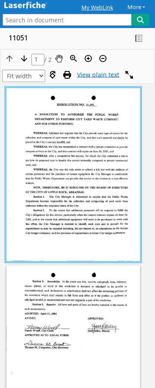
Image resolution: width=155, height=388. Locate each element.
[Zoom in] (88, 58)
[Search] (140, 20)
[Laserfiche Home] (36, 6)
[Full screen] (129, 75)
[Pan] (59, 58)
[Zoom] (73, 58)
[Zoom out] (103, 58)
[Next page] (24, 58)
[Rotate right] (52, 75)
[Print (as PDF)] (67, 75)
